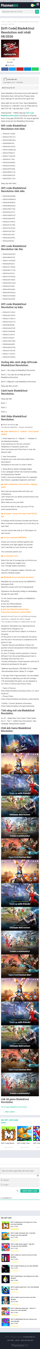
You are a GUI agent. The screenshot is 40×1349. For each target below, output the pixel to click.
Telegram (27, 69)
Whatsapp (35, 69)
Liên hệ (17, 1340)
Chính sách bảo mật (27, 1340)
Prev (7, 1112)
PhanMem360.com (29, 1337)
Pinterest (20, 69)
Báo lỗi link (10, 65)
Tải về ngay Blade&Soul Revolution (14, 1107)
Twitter (12, 69)
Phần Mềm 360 (12, 79)
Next (13, 1112)
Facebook (4, 69)
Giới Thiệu (10, 1340)
